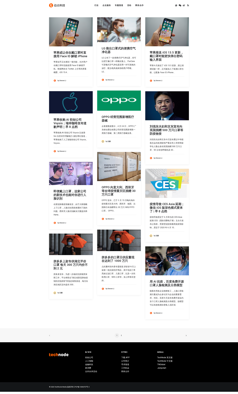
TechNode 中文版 (165, 361)
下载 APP (125, 357)
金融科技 (89, 364)
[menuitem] (96, 5)
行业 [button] (96, 5)
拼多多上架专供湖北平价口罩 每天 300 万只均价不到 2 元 (71, 265)
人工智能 (89, 361)
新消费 (88, 368)
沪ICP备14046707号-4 (81, 387)
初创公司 (89, 357)
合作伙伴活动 (91, 371)
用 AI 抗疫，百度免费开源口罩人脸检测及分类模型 (167, 283)
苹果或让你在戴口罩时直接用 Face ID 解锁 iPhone (70, 54)
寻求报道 (125, 364)
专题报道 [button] (119, 5)
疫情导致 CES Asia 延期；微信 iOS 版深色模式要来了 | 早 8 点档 (167, 207)
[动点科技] (57, 5)
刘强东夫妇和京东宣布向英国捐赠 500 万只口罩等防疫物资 (166, 130)
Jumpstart (161, 368)
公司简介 (125, 361)
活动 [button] (129, 5)
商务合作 (139, 5)
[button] (176, 5)
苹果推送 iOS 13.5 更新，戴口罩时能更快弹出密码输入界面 (167, 56)
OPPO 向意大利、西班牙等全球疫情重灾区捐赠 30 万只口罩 (119, 191)
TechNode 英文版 (165, 357)
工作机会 (125, 368)
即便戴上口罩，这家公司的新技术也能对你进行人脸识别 (70, 195)
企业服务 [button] (107, 5)
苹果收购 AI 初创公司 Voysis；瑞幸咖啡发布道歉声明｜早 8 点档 (70, 123)
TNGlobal (161, 364)
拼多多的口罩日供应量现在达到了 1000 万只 (118, 259)
